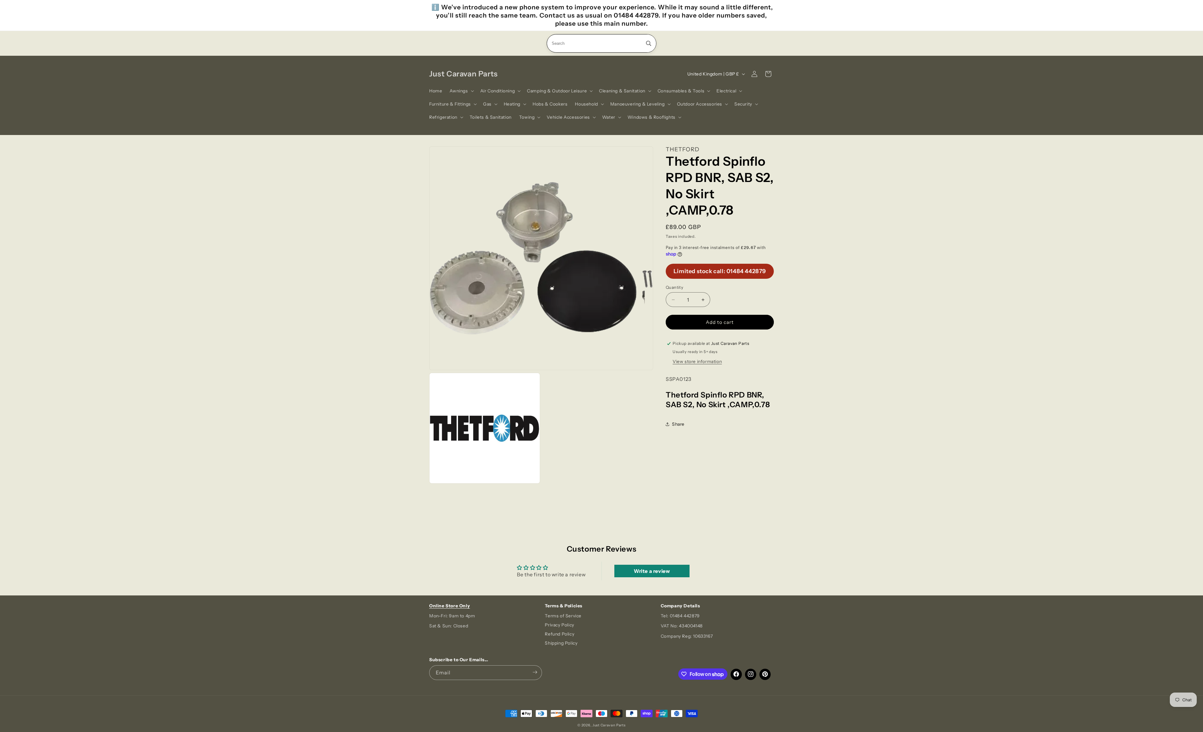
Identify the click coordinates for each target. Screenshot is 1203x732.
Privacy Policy (559, 625)
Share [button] (678, 424)
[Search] (648, 43)
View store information (697, 361)
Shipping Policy (561, 643)
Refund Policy (559, 634)
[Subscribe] (535, 672)
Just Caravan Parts (609, 725)
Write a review (652, 571)
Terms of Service (563, 616)
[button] (461, 90)
